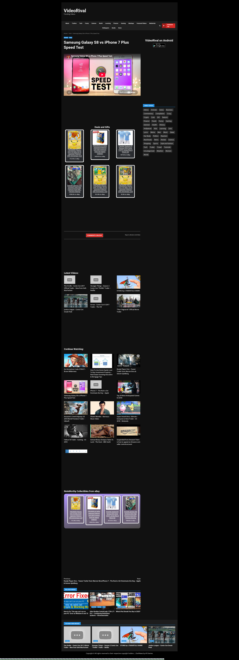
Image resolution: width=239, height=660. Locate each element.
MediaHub (152, 23)
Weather (160, 151)
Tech (80, 23)
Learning (108, 23)
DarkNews (139, 653)
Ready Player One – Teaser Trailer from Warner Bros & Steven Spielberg (126, 371)
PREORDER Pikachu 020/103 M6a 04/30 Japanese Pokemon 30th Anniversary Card (74, 153)
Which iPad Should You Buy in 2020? (128, 600)
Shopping (147, 143)
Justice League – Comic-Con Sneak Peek (161, 634)
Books (113, 28)
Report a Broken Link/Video (132, 235)
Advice (67, 604)
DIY (71, 604)
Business (94, 607)
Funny (87, 23)
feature (164, 117)
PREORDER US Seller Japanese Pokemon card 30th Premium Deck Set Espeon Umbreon (100, 149)
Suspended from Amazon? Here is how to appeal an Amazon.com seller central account (128, 442)
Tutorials (68, 607)
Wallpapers (105, 28)
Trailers (74, 23)
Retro (156, 140)
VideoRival (75, 10)
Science (93, 23)
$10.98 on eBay (100, 194)
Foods (154, 121)
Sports (155, 143)
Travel (159, 147)
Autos (161, 110)
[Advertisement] (145, 11)
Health (154, 125)
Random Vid (170, 25)
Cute (153, 117)
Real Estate (148, 140)
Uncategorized (149, 151)
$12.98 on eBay (74, 159)
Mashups (131, 23)
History (162, 125)
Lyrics (146, 132)
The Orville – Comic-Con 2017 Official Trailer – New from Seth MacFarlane (75, 288)
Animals (154, 110)
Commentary (148, 113)
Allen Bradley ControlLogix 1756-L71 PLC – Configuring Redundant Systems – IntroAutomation (102, 600)
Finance (115, 23)
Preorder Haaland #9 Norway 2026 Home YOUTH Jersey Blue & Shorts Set (125, 149)
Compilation (160, 113)
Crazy (169, 113)
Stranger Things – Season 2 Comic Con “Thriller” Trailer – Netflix (100, 288)
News (120, 28)
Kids (155, 128)
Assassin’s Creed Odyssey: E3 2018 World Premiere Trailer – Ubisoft (74, 419)
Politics (155, 136)
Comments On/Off (94, 235)
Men (159, 132)
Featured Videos (141, 23)
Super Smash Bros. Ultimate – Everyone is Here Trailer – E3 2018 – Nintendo (127, 419)
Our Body (147, 136)
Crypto (146, 117)
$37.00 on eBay (125, 155)
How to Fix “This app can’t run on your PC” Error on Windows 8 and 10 (76, 600)
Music (67, 23)
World (101, 23)
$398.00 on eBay (74, 194)
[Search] (159, 26)
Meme (153, 132)
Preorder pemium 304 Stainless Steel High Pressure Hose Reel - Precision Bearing (74, 188)
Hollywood (147, 128)
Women (168, 151)
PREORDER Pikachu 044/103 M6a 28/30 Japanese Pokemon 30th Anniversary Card (100, 188)
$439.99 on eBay (100, 156)
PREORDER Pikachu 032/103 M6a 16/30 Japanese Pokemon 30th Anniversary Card (125, 188)
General (146, 125)
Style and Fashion (167, 143)
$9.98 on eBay (125, 194)
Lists (170, 128)
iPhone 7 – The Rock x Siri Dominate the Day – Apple (121, 580)
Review (66, 37)
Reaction (164, 136)
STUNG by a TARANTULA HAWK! (128, 291)
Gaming (123, 23)
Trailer (152, 147)
